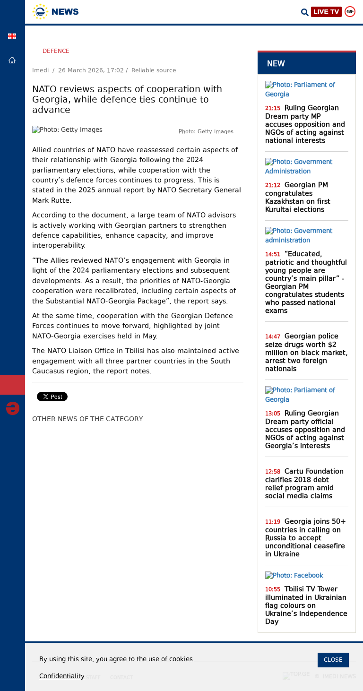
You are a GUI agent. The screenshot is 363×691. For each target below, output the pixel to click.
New (276, 63)
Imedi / (45, 71)
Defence (56, 51)
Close (333, 659)
